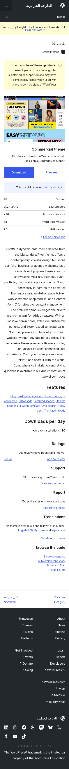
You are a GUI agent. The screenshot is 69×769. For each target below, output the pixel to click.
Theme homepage (54, 236)
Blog (13, 396)
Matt (60, 688)
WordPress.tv (54, 670)
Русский (39, 530)
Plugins (28, 632)
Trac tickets (58, 569)
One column (49, 405)
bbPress (57, 695)
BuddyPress (55, 702)
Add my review (56, 459)
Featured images (44, 401)
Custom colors (52, 396)
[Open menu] (6, 5)
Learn (61, 650)
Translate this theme (52, 538)
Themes (60, 16)
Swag (27, 670)
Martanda (50, 187)
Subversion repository (51, 560)
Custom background (29, 396)
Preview (51, 172)
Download (19, 172)
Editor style (25, 401)
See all (8, 459)
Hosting (60, 632)
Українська (58, 530)
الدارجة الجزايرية (46, 718)
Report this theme (54, 507)
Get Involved (24, 650)
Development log (54, 556)
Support (60, 657)
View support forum (53, 483)
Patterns (27, 638)
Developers (57, 663)
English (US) (25, 530)
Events (28, 657)
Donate (26, 663)
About (61, 618)
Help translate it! (34, 29)
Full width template (28, 405)
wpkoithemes (51, 51)
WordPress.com (52, 682)
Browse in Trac (56, 565)
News (61, 625)
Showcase (26, 618)
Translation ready (54, 410)
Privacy (60, 638)
